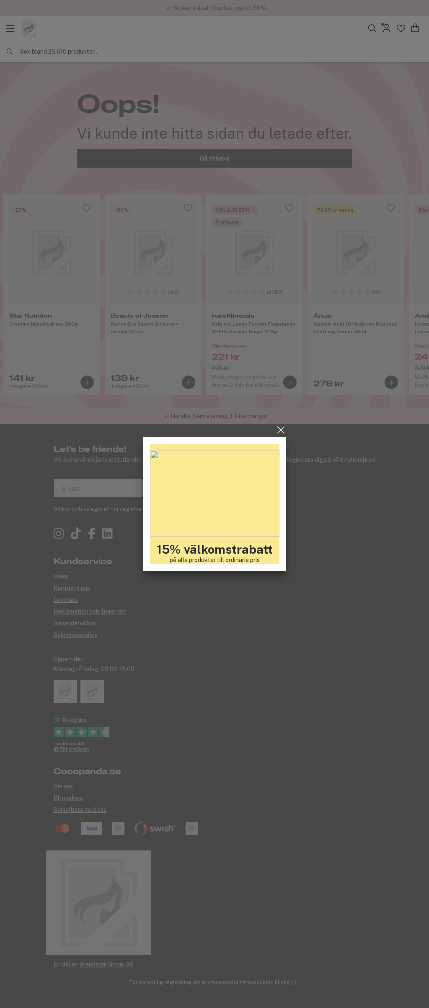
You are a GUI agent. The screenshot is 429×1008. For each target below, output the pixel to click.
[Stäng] (281, 430)
